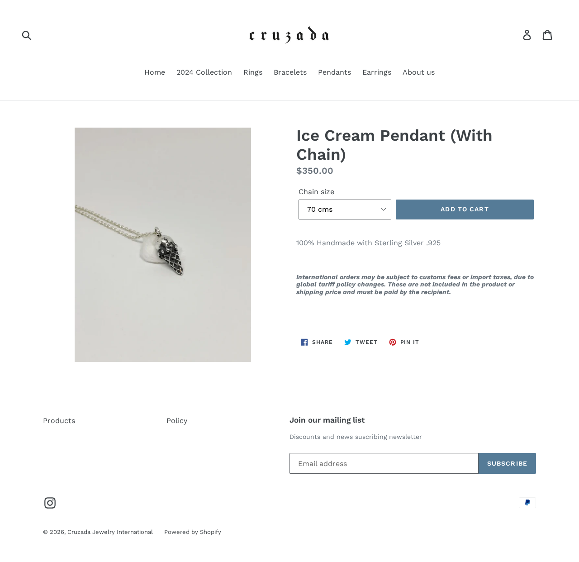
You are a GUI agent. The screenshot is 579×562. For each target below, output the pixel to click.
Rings (252, 72)
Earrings (376, 72)
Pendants (334, 72)
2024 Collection (204, 72)
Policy (176, 420)
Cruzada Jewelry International (110, 532)
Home (154, 72)
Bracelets (290, 72)
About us (419, 72)
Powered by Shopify (192, 532)
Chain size (316, 191)
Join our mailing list (327, 419)
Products (59, 420)
